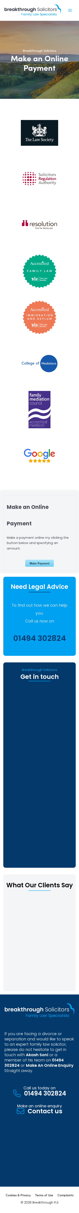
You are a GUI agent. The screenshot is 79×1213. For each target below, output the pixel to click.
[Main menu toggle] (70, 10)
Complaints (65, 1195)
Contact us (45, 1111)
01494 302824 (39, 638)
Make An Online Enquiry (50, 1065)
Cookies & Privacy (18, 1195)
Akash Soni (37, 1055)
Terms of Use (44, 1195)
